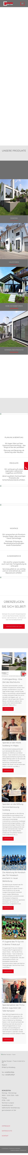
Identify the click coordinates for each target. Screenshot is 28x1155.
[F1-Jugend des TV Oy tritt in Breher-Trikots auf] (14, 927)
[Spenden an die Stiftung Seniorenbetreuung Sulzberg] (14, 789)
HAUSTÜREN (14, 262)
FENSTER (14, 218)
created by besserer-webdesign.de (18, 1150)
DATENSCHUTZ (7, 1131)
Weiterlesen (8, 709)
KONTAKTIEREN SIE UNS (14, 626)
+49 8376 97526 (9, 1072)
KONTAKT (5, 1136)
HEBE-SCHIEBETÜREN (14, 306)
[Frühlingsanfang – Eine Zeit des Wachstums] (14, 664)
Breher (6, 1148)
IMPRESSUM (6, 1126)
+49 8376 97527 (10, 1075)
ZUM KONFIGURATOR (14, 391)
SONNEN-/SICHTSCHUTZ (13, 350)
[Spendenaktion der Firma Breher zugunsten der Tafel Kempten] (14, 990)
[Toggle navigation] (22, 3)
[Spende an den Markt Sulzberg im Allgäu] (14, 728)
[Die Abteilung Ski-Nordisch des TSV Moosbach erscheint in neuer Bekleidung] (14, 857)
